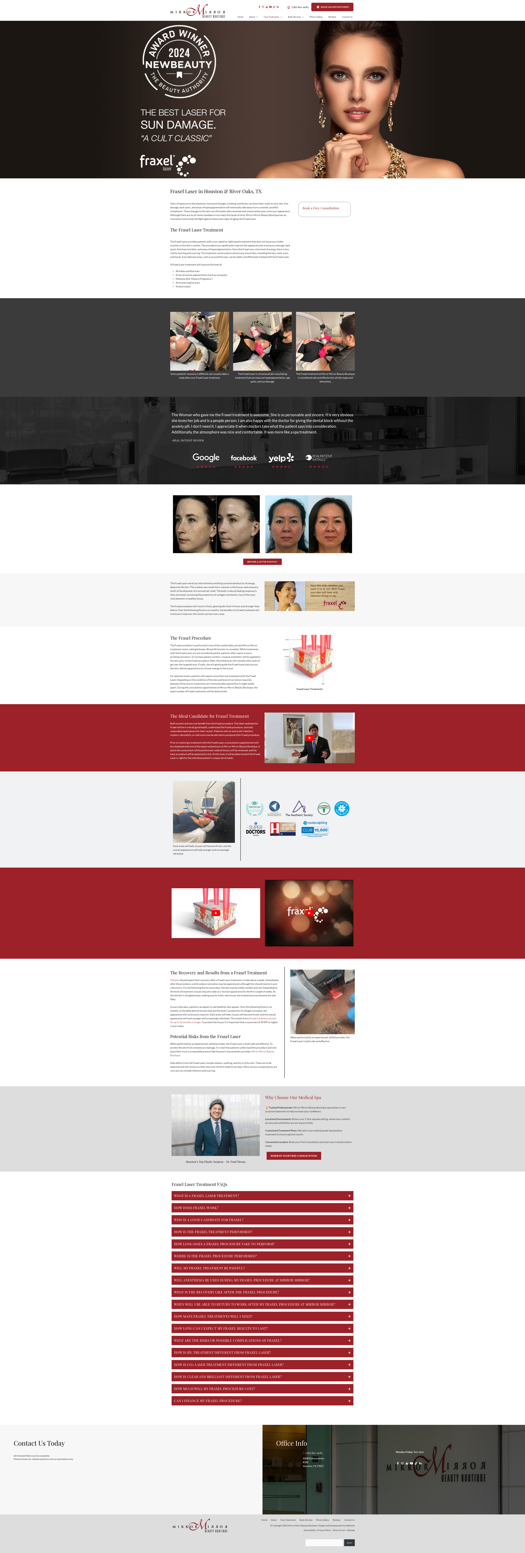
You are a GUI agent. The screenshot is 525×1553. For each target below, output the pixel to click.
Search (349, 1543)
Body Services (306, 1520)
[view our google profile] (267, 7)
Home (264, 1520)
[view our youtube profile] (270, 7)
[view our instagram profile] (263, 7)
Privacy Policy (324, 1530)
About (274, 1520)
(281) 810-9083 (300, 7)
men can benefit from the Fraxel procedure (211, 723)
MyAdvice (350, 1525)
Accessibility (309, 1530)
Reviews (337, 1520)
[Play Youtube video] (310, 737)
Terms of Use (338, 1530)
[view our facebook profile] (259, 7)
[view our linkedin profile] (278, 7)
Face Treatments (288, 1520)
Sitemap (351, 1530)
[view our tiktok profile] (274, 7)
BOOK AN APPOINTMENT (335, 7)
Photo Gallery (322, 1520)
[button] (256, 17)
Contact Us (349, 1520)
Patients (174, 980)
